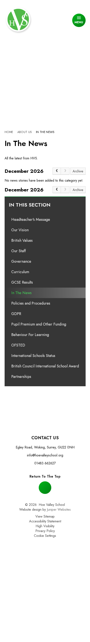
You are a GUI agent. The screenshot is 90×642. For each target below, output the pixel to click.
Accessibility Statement (45, 521)
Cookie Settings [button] (45, 535)
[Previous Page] (57, 171)
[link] (65, 171)
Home (9, 132)
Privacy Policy (45, 530)
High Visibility (45, 526)
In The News (45, 132)
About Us (24, 132)
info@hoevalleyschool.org (45, 455)
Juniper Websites (59, 509)
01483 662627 (45, 463)
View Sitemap (45, 516)
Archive (78, 171)
